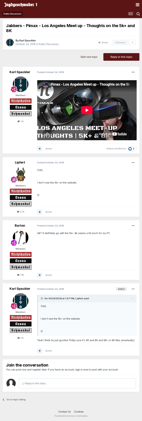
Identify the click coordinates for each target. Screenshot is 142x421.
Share (104, 42)
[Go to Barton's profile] (20, 237)
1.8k (21, 274)
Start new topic (89, 56)
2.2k (21, 211)
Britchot (122, 148)
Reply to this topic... (36, 383)
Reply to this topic (121, 56)
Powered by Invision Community (71, 416)
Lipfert (20, 162)
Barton (20, 225)
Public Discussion (49, 44)
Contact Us (64, 411)
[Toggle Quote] (42, 298)
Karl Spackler (27, 40)
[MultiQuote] (39, 148)
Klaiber (110, 148)
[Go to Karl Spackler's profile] (10, 42)
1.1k (22, 121)
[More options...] (133, 72)
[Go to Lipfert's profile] (20, 174)
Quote (48, 148)
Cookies (79, 411)
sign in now (81, 369)
